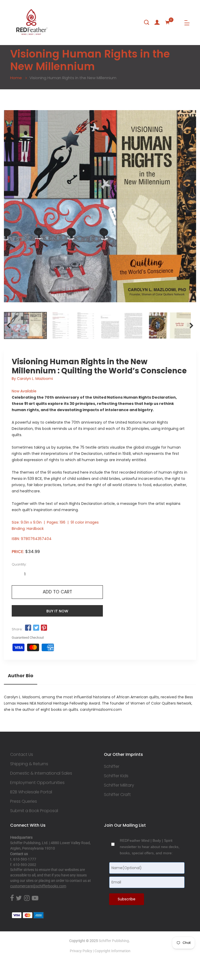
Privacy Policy (81, 951)
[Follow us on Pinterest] (44, 628)
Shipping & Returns (29, 764)
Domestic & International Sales (41, 773)
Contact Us (21, 754)
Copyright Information (112, 951)
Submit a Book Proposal (34, 811)
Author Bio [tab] (20, 676)
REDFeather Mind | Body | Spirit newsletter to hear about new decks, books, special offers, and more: (149, 846)
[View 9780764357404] (25, 325)
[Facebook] (12, 898)
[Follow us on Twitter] (36, 628)
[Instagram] (27, 898)
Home (16, 77)
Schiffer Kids (116, 776)
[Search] (146, 22)
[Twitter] (19, 898)
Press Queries (23, 801)
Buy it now (57, 611)
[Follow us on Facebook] (28, 628)
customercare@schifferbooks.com (38, 886)
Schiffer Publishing (114, 941)
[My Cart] (167, 22)
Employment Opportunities (37, 783)
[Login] (157, 22)
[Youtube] (35, 898)
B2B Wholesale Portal (31, 792)
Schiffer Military (119, 785)
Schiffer (111, 766)
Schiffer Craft (117, 795)
